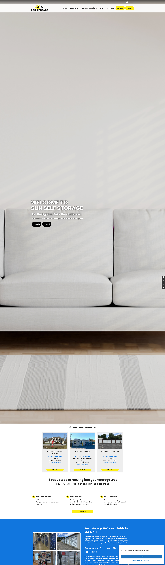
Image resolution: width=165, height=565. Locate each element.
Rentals (120, 8)
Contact (110, 8)
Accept (142, 556)
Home (65, 8)
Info (101, 8)
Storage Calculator (89, 8)
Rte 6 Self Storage (82, 451)
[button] (161, 547)
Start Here (82, 511)
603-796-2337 (111, 463)
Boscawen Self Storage (110, 451)
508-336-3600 (56, 463)
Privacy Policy (146, 560)
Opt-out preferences (137, 560)
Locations (74, 8)
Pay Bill (129, 8)
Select (55, 470)
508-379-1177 (83, 465)
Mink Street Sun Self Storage (55, 452)
